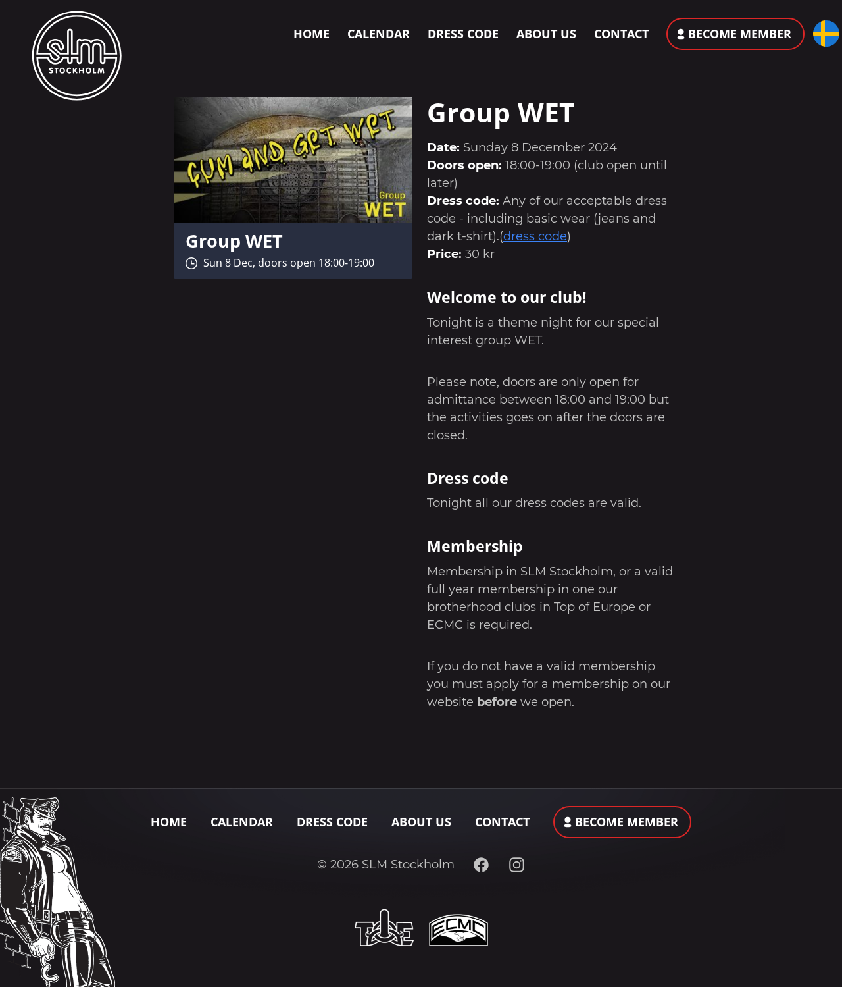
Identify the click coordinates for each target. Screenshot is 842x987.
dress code (535, 236)
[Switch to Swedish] (823, 33)
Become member (739, 33)
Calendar (378, 33)
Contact (621, 33)
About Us (546, 33)
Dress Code (463, 33)
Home (311, 33)
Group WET (234, 240)
